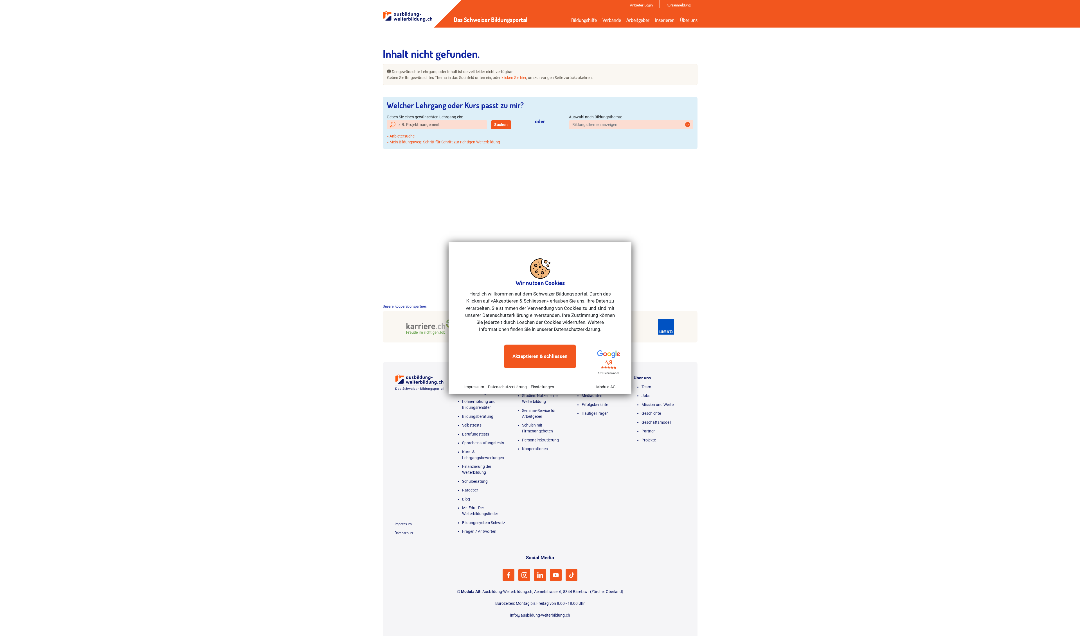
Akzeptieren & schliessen (540, 356)
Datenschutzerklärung (507, 386)
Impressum (474, 386)
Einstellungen (542, 386)
